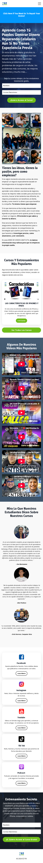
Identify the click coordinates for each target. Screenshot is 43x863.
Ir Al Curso (21, 321)
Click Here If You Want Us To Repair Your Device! (21, 14)
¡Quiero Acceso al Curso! (21, 100)
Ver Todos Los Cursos (22, 330)
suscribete (22, 673)
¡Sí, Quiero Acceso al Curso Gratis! (21, 839)
